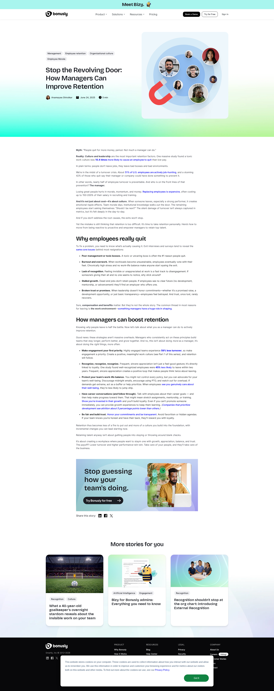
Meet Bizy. (133, 4)
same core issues (85, 249)
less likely (164, 367)
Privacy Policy (162, 670)
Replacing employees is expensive (161, 191)
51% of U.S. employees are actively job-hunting (150, 172)
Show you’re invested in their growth (102, 401)
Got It (196, 678)
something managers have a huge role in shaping (145, 308)
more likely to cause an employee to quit (123, 159)
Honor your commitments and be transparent (132, 414)
